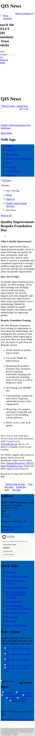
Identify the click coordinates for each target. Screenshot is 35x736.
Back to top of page (15, 484)
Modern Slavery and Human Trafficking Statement (16, 594)
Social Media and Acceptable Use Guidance (19, 607)
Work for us (12, 617)
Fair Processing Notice (17, 587)
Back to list (6, 215)
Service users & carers (17, 612)
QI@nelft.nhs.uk (9, 444)
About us (10, 199)
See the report (8, 554)
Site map (16, 489)
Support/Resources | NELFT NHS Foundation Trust (17, 464)
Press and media (14, 601)
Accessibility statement (17, 576)
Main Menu (6, 133)
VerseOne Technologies (12, 528)
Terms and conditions (16, 625)
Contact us (11, 621)
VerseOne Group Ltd (23, 719)
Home (9, 194)
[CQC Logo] (8, 538)
